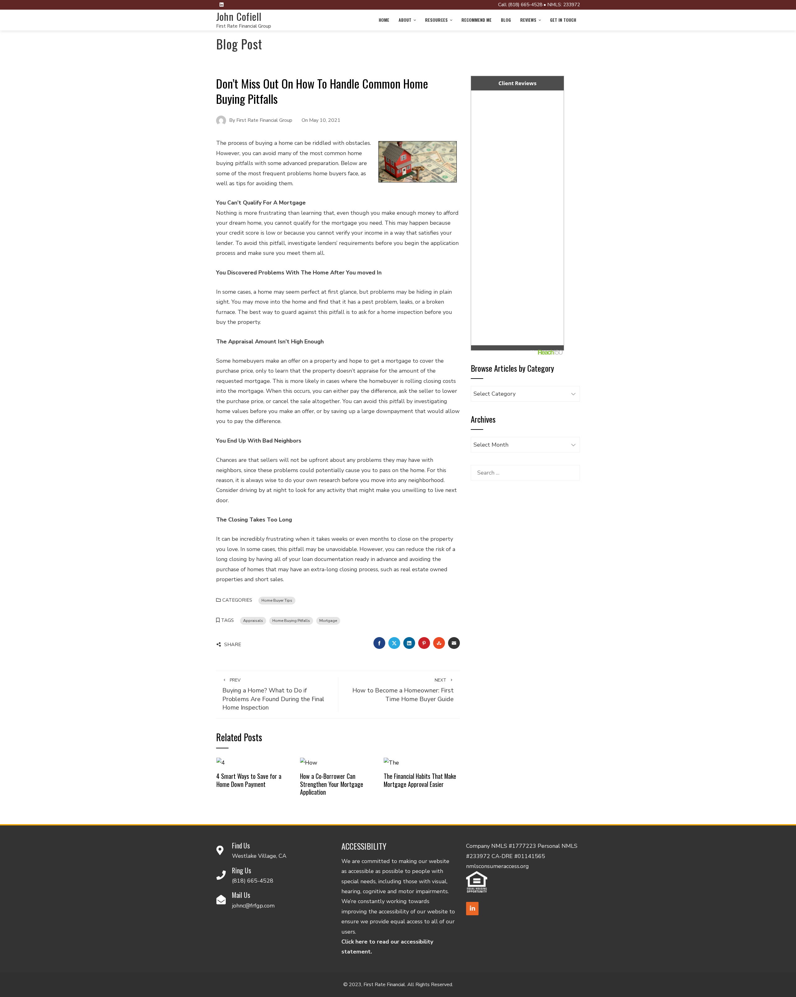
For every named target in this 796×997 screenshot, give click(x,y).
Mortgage (328, 620)
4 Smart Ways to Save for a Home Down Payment (248, 780)
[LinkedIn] (472, 908)
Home (384, 19)
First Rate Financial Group (243, 26)
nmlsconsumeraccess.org (497, 866)
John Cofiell (238, 16)
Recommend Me (476, 19)
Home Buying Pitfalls (291, 620)
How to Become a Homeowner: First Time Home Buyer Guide (403, 690)
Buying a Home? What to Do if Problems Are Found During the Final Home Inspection (273, 694)
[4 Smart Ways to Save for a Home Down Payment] (220, 762)
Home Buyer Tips (276, 600)
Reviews (528, 19)
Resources (436, 19)
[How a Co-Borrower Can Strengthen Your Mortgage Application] (308, 762)
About (405, 19)
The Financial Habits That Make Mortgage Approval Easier (420, 780)
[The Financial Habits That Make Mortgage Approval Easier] (391, 762)
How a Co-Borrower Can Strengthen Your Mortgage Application (331, 784)
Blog (506, 19)
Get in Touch (563, 19)
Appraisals (253, 620)
